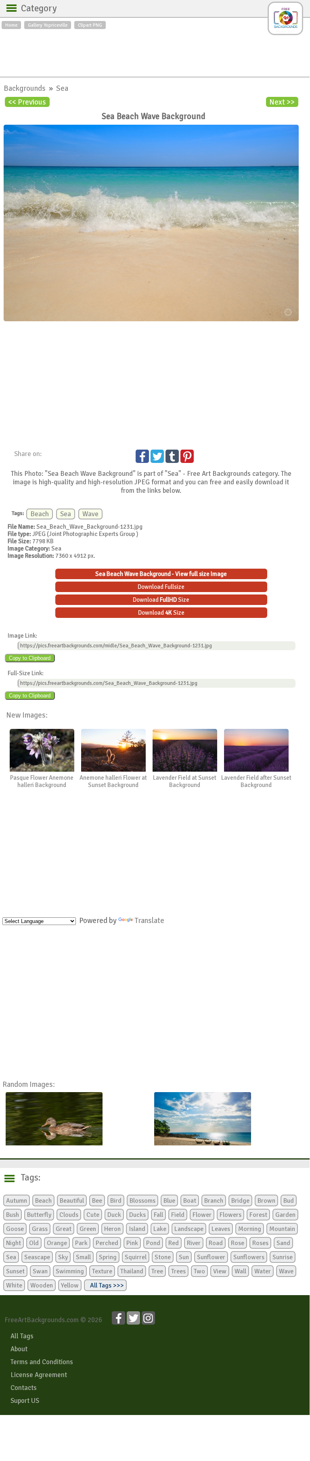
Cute (92, 1215)
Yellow (70, 1285)
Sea (62, 88)
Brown (266, 1201)
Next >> (282, 102)
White (14, 1285)
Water (262, 1271)
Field (177, 1215)
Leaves (221, 1229)
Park (81, 1243)
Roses (260, 1243)
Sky (63, 1257)
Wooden (41, 1285)
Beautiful (72, 1201)
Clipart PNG (90, 25)
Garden (285, 1215)
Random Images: (28, 1084)
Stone (163, 1257)
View (219, 1271)
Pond (153, 1243)
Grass (40, 1229)
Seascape (37, 1257)
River (194, 1243)
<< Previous (27, 102)
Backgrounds (25, 88)
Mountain (282, 1229)
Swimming (70, 1271)
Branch (213, 1201)
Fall (158, 1215)
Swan (40, 1271)
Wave (90, 514)
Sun (184, 1257)
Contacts (23, 1388)
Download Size (161, 599)
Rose (237, 1243)
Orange (57, 1243)
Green (88, 1229)
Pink (132, 1243)
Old (34, 1243)
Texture (102, 1271)
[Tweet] (157, 456)
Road (216, 1243)
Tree (157, 1271)
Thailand (131, 1271)
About (18, 1349)
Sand (283, 1243)
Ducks (137, 1215)
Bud (288, 1201)
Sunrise (282, 1257)
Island (137, 1229)
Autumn (16, 1201)
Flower (202, 1215)
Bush (12, 1215)
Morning (249, 1229)
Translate (149, 920)
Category (35, 8)
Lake (159, 1229)
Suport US (24, 1400)
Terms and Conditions (41, 1362)
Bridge (240, 1201)
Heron (112, 1229)
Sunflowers (248, 1257)
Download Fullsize (161, 586)
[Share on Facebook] (142, 456)
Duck (114, 1215)
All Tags (22, 1336)
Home (11, 25)
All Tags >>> (105, 1285)
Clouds (68, 1215)
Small (83, 1257)
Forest (258, 1215)
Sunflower (211, 1257)
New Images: (27, 715)
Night (13, 1243)
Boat (189, 1201)
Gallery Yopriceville (47, 25)
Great (63, 1229)
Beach (39, 514)
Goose (15, 1229)
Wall (240, 1271)
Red (173, 1243)
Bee (97, 1201)
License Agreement (38, 1375)
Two (199, 1271)
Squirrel (136, 1257)
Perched (107, 1243)
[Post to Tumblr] (172, 456)
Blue (169, 1201)
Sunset (15, 1271)
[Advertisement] (155, 51)
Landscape (188, 1229)
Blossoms (142, 1201)
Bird (115, 1201)
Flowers (230, 1215)
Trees (178, 1271)
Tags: (25, 1177)
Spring (108, 1257)
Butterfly (39, 1215)
